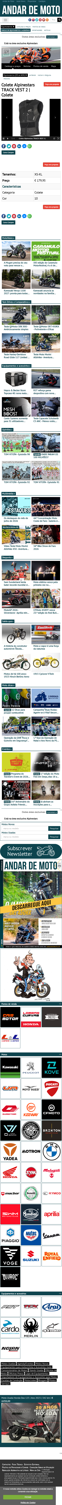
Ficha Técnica (17, 1464)
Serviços (5, 1383)
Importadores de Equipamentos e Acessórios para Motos (29, 1376)
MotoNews (7, 237)
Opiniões (6, 429)
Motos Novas (42, 1363)
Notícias (27, 66)
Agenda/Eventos (25, 1363)
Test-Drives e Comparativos (15, 301)
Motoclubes (30, 1380)
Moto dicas (7, 685)
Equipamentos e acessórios (15, 365)
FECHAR (28, 1497)
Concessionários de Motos (14, 1370)
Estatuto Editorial (31, 1464)
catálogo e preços (24, 26)
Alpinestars (51, 37)
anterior (32, 75)
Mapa (53, 66)
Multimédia (7, 493)
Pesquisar (54, 828)
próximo (7, 78)
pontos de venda (39, 26)
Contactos (6, 1464)
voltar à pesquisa (44, 75)
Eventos (6, 749)
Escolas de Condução (11, 1380)
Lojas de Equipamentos (37, 1373)
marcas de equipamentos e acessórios (15, 30)
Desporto (6, 557)
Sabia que (7, 621)
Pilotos (52, 1380)
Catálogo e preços (13, 66)
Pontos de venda (40, 66)
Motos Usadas (8, 1363)
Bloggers (42, 1380)
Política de (28, 1502)
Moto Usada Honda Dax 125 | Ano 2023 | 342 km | (27, 1399)
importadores (37, 30)
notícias (47, 30)
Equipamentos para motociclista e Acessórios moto (26, 1367)
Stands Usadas (36, 1370)
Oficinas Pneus (16, 1373)
